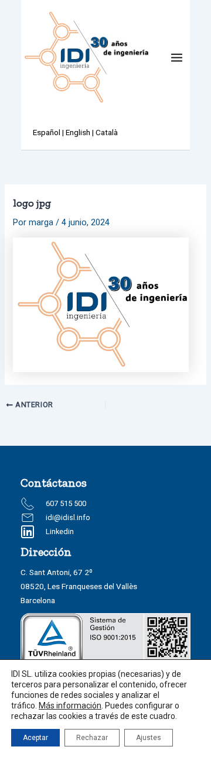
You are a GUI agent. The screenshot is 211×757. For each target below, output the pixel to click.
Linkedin (60, 531)
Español (46, 132)
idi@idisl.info (68, 517)
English (78, 132)
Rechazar (92, 738)
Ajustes (148, 738)
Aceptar (35, 738)
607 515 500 (66, 503)
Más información (70, 705)
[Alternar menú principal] (177, 57)
